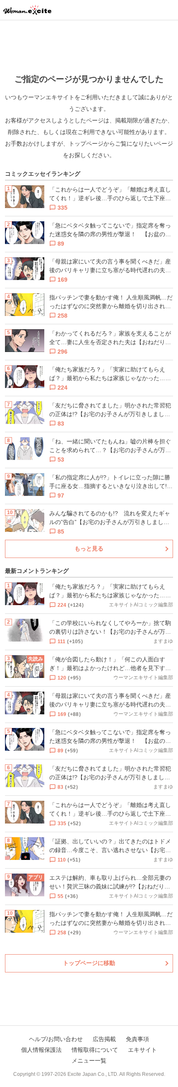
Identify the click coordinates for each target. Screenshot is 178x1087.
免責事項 (137, 1039)
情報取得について (95, 1049)
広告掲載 (104, 1039)
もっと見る (89, 548)
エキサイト (142, 1049)
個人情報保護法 (41, 1049)
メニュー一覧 (89, 1060)
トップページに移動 (89, 963)
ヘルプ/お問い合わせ (56, 1039)
